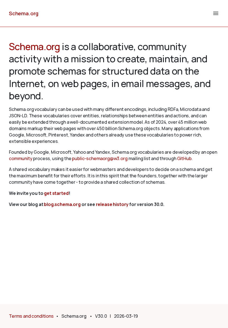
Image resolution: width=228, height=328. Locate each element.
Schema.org (23, 13)
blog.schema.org (62, 204)
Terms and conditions (31, 316)
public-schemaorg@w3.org (99, 158)
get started (56, 193)
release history (112, 204)
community (21, 158)
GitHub (184, 158)
